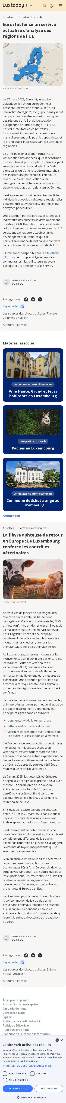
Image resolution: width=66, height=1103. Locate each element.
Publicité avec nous (16, 1029)
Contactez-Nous (14, 1012)
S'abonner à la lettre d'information (27, 1034)
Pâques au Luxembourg (33, 448)
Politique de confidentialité (21, 1021)
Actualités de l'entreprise (20, 1004)
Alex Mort (21, 325)
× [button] (62, 1040)
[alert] (33, 1069)
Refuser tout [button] (49, 1088)
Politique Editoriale (16, 1025)
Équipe (7, 1017)
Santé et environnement (32, 528)
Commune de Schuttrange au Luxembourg (33, 502)
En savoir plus (31, 1060)
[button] (33, 1065)
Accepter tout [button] (18, 1088)
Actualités (8, 17)
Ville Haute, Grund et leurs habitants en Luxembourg (33, 393)
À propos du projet (16, 1000)
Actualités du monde (30, 17)
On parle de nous (14, 1008)
